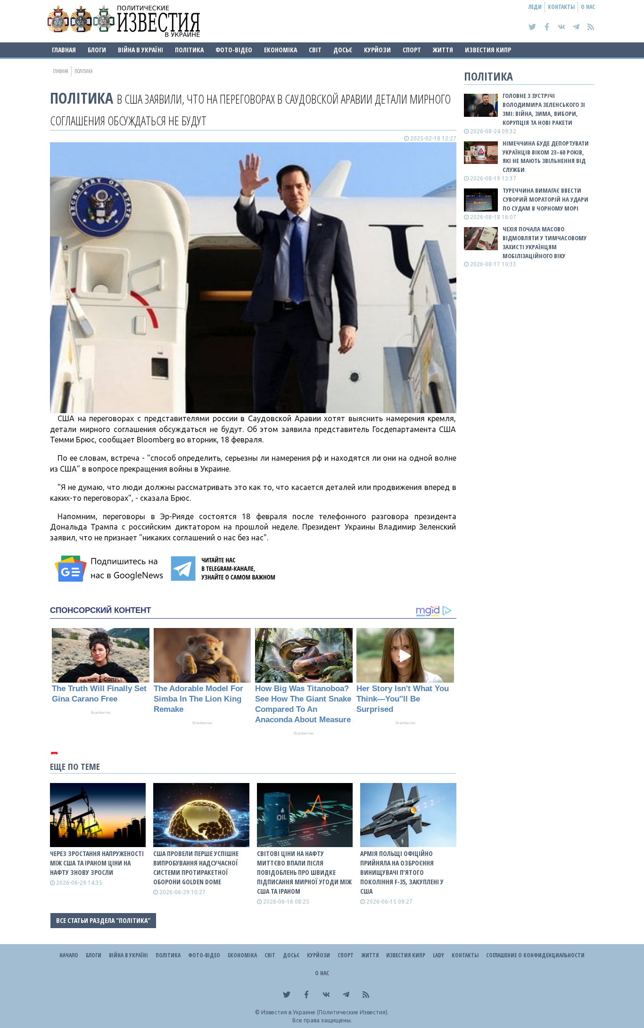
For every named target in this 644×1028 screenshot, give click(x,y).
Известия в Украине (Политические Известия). (325, 1012)
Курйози (377, 49)
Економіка (280, 49)
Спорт (412, 49)
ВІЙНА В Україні (140, 49)
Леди (535, 7)
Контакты (561, 7)
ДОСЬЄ (342, 49)
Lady (438, 955)
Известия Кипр (488, 49)
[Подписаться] (110, 569)
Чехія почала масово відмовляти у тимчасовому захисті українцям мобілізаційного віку (544, 242)
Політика (189, 49)
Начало (68, 955)
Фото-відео (233, 49)
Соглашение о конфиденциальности (535, 955)
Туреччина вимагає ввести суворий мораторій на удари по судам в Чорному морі (545, 199)
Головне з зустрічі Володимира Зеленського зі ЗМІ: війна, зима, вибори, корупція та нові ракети (544, 109)
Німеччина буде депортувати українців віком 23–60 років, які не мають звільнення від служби (546, 156)
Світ (315, 49)
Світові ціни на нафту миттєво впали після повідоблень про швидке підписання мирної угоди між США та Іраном (304, 872)
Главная (64, 49)
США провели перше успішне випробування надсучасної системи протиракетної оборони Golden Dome (196, 867)
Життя (443, 49)
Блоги (97, 49)
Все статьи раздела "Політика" (103, 920)
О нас (588, 7)
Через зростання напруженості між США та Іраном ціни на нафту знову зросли (97, 863)
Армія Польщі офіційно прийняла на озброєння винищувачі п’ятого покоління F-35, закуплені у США (402, 872)
